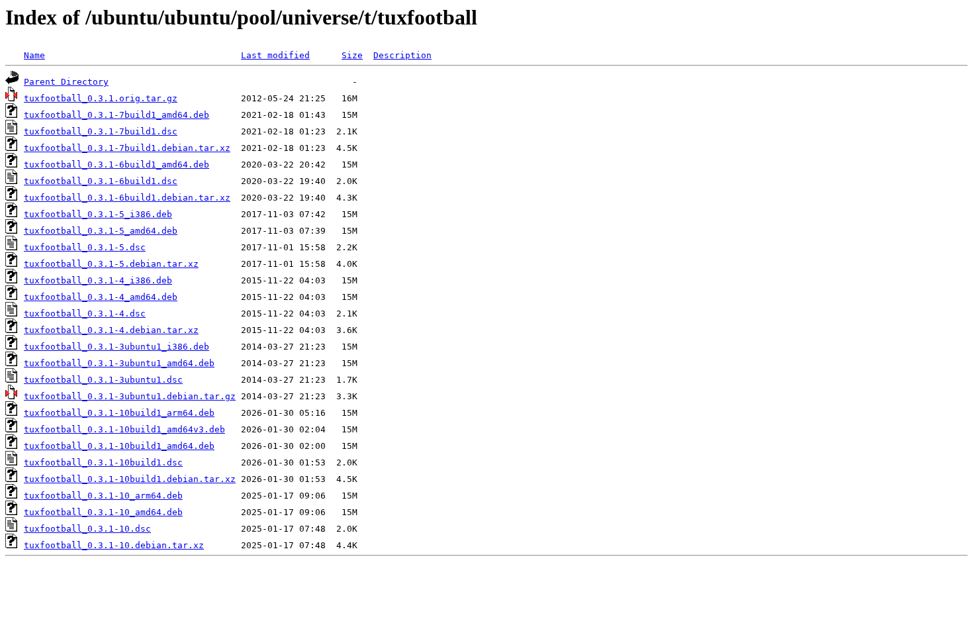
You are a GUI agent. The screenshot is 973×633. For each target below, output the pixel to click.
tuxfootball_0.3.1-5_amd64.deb (100, 231)
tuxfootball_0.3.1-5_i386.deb (98, 214)
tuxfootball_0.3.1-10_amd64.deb (103, 512)
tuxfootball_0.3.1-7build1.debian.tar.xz (127, 148)
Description (402, 55)
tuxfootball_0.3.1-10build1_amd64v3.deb (124, 429)
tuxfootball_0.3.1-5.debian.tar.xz (111, 264)
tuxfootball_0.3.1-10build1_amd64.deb (119, 446)
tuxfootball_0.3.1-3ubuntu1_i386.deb (116, 347)
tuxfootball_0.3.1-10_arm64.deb (103, 496)
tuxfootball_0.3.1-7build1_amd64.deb (116, 115)
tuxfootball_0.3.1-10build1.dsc (103, 462)
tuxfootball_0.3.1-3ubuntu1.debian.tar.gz (130, 396)
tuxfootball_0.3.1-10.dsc (87, 529)
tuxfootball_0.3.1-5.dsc (85, 247)
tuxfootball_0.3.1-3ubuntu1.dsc (103, 380)
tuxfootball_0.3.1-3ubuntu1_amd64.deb (119, 363)
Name (34, 55)
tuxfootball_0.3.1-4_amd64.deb (100, 297)
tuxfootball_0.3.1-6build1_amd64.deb (116, 165)
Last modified (275, 55)
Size (352, 55)
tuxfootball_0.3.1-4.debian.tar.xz (111, 330)
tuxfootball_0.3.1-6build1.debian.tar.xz (127, 198)
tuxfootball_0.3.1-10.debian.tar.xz (114, 545)
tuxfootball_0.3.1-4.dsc (85, 313)
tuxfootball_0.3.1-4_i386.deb (98, 280)
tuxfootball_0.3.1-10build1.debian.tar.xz (130, 479)
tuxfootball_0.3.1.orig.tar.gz (100, 98)
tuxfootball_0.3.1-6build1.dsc (100, 181)
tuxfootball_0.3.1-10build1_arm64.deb (119, 413)
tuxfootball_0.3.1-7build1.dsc (100, 131)
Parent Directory (66, 82)
